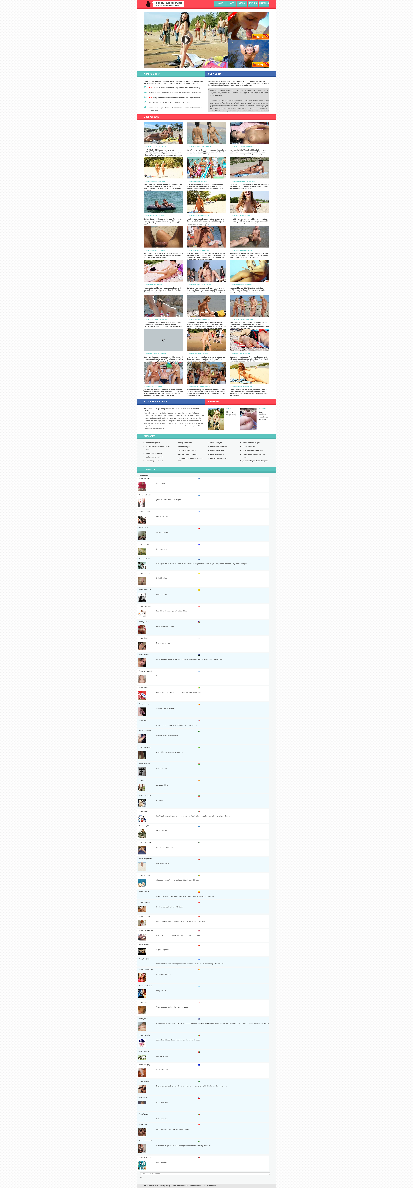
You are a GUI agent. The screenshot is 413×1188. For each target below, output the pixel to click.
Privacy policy (165, 1186)
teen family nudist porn (154, 461)
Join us (253, 3)
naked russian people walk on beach (254, 455)
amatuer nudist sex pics (251, 443)
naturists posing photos (187, 450)
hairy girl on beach (185, 443)
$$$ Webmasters (210, 1186)
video (242, 3)
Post (141, 1177)
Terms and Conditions (180, 1186)
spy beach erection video (187, 454)
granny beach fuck (217, 450)
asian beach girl (216, 443)
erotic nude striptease (154, 453)
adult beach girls (184, 447)
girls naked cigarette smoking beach (256, 461)
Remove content (196, 1186)
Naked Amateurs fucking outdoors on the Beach (263, 416)
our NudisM (169, 3)
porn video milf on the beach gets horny (190, 459)
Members (264, 3)
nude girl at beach (217, 454)
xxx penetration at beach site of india (157, 448)
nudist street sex (249, 447)
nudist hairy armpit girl (154, 457)
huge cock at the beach (218, 458)
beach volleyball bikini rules (253, 450)
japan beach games (153, 443)
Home (220, 3)
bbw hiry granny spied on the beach (231, 414)
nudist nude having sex (218, 447)
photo (230, 3)
